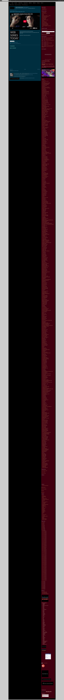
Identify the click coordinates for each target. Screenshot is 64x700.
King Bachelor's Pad (44, 244)
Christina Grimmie (13, 43)
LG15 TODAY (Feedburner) (45, 593)
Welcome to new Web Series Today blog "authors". (21, 8)
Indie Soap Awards (44, 231)
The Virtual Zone (44, 405)
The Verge (43, 402)
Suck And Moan (44, 343)
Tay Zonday (43, 356)
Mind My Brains (44, 272)
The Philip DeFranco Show (45, 391)
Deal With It (43, 155)
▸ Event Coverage (44, 473)
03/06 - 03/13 (43, 571)
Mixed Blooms (43, 277)
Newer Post (11, 69)
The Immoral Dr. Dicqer (44, 379)
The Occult (43, 515)
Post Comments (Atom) (15, 70)
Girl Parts (43, 198)
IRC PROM (43, 228)
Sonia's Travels (44, 333)
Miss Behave (43, 274)
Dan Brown (43, 149)
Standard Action (44, 341)
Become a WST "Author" (45, 23)
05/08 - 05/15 (43, 562)
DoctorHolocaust (44, 161)
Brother (43, 497)
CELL (42, 126)
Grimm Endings (44, 206)
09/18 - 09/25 (43, 544)
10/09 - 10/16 (43, 541)
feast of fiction (43, 441)
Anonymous (43, 95)
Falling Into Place (44, 177)
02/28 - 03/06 (43, 572)
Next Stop (43, 298)
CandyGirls (43, 129)
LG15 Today (47, 655)
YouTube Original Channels (45, 433)
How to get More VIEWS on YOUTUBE (46, 223)
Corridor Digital (44, 141)
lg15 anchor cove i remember (50, 45)
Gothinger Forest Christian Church (46, 203)
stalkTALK (43, 462)
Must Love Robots (44, 282)
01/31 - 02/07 (43, 576)
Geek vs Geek (44, 192)
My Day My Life (44, 283)
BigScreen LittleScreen (44, 111)
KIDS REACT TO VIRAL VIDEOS (46, 242)
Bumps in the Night (44, 125)
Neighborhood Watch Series (45, 293)
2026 (43, 522)
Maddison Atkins (44, 505)
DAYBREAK (43, 145)
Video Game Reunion (44, 416)
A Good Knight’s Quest (44, 84)
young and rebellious (44, 467)
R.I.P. (20, 43)
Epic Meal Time (44, 170)
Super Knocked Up (44, 344)
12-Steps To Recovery (44, 81)
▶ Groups (43, 492)
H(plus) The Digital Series (45, 208)
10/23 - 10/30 (43, 539)
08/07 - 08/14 (43, 550)
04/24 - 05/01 (43, 564)
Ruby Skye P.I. (44, 318)
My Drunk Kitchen (44, 284)
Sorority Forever (44, 335)
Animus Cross (43, 94)
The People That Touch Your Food (46, 390)
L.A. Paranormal (44, 247)
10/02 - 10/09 (43, 542)
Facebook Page (44, 12)
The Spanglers (43, 394)
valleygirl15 (43, 466)
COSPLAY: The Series (44, 127)
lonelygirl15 (47, 657)
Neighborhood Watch (44, 292)
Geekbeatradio (44, 193)
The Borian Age (44, 360)
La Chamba (43, 252)
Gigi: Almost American (44, 197)
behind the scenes (44, 437)
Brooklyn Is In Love (44, 124)
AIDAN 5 (43, 86)
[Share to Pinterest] (13, 41)
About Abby (43, 88)
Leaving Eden (43, 254)
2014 (43, 582)
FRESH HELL (43, 175)
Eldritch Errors (43, 167)
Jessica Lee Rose (44, 237)
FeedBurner (46, 34)
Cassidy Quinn (44, 130)
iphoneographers (44, 450)
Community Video (17, 43)
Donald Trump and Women (45, 485)
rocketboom (43, 461)
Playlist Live (43, 313)
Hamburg (43, 211)
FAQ (42, 26)
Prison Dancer (43, 314)
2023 (43, 523)
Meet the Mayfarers (44, 267)
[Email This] (10, 41)
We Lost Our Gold (44, 421)
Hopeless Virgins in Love (45, 222)
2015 (43, 581)
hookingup (43, 445)
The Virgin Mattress (44, 404)
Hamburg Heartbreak (44, 212)
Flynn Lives (43, 180)
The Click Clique (44, 361)
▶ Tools (43, 490)
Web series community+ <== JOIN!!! (46, 15)
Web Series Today (44, 422)
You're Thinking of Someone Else (46, 432)
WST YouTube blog (44, 22)
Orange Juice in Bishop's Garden (46, 310)
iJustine (43, 447)
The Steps (43, 395)
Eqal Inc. (43, 172)
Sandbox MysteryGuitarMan (45, 323)
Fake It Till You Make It (44, 176)
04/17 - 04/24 (43, 565)
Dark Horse (43, 150)
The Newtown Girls (44, 389)
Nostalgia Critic (44, 303)
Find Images (43, 500)
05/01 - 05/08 (43, 563)
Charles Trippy (44, 132)
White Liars (43, 426)
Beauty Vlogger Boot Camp (45, 109)
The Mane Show (44, 387)
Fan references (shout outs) (45, 499)
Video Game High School (45, 415)
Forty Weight (43, 182)
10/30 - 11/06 (43, 538)
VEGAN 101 (43, 410)
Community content (44, 498)
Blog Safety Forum (44, 9)
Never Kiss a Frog (44, 295)
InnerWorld (43, 232)
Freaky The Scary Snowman (45, 183)
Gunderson (43, 207)
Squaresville (43, 339)
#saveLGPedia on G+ (44, 17)
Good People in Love (44, 202)
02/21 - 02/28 (43, 573)
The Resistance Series (44, 392)
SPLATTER (43, 319)
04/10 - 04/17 (43, 566)
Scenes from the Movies (45, 324)
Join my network (48, 658)
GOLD (43, 188)
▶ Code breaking (44, 488)
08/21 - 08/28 (43, 548)
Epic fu (43, 171)
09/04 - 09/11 (43, 546)
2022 (43, 524)
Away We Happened (44, 100)
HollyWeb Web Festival (44, 218)
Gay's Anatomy (44, 190)
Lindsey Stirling (44, 259)
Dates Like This (44, 151)
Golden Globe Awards (44, 201)
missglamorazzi (44, 458)
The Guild (43, 374)
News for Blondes (44, 297)
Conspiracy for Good (44, 139)
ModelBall (43, 278)
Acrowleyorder (43, 89)
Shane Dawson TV (44, 329)
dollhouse (43, 440)
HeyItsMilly (43, 217)
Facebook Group (44, 18)
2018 (43, 528)
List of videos (43, 503)
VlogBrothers (43, 417)
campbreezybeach (44, 438)
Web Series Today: (31, 74)
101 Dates (43, 80)
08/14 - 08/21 (43, 549)
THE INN (43, 351)
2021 (43, 525)
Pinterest (43, 20)
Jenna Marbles (44, 236)
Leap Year (43, 253)
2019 (43, 527)
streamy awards (44, 463)
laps (42, 452)
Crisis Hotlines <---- (44, 8)
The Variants (43, 400)
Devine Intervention (44, 157)
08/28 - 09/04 (43, 547)
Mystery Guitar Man (44, 288)
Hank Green (43, 213)
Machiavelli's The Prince (45, 263)
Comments (44, 696)
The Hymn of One (44, 514)
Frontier (43, 185)
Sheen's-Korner (44, 330)
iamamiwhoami (43, 448)
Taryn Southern (44, 355)
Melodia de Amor (44, 269)
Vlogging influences (44, 518)
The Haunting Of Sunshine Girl (45, 375)
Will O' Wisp (43, 427)
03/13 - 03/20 (43, 570)
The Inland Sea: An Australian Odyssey (46, 380)
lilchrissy (43, 453)
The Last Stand (44, 385)
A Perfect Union (44, 85)
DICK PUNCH (43, 146)
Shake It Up (43, 328)
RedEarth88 (43, 510)
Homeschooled (44, 221)
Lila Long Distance (44, 258)
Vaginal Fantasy (44, 412)
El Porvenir (43, 166)
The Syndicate (43, 397)
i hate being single (44, 446)
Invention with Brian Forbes (45, 234)
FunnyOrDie (43, 186)
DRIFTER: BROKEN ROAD (45, 147)
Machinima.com (44, 264)
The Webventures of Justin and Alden (46, 406)
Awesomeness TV (44, 101)
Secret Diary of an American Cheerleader (46, 325)
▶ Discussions (43, 487)
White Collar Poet (44, 425)
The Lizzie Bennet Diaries (45, 386)
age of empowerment (44, 436)
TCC (42, 513)
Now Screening (44, 304)
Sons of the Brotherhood (45, 334)
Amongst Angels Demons (45, 91)
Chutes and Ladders (44, 135)
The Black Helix (44, 359)
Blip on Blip (43, 115)
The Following (43, 370)
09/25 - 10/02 (43, 543)
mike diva (43, 457)
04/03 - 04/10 (43, 567)
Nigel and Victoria (44, 299)
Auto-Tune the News (44, 99)
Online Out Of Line (44, 309)
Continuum (43, 140)
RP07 (42, 315)
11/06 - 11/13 (43, 537)
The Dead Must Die (44, 366)
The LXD (43, 384)
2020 (43, 526)
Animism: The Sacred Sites (45, 93)
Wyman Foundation (44, 519)
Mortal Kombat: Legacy (44, 280)
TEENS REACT (44, 348)
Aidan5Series (43, 90)
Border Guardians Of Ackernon (45, 121)
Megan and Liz (43, 268)
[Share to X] (12, 41)
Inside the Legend (44, 233)
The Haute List (43, 376)
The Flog (43, 369)
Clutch (43, 137)
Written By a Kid (44, 431)
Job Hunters (43, 238)
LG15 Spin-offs (44, 502)
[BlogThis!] (11, 41)
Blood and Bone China (44, 116)
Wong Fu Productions (44, 428)
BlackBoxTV (43, 114)
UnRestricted (43, 407)
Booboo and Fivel (44, 120)
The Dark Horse (44, 365)
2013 (43, 583)
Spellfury (43, 338)
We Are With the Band (44, 420)
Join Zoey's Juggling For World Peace (46, 25)
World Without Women (44, 430)
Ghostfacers (43, 195)
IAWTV (43, 226)
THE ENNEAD (43, 350)
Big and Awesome (44, 110)
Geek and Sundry (44, 191)
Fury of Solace (43, 187)
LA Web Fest (43, 249)
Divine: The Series (44, 160)
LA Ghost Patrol (44, 248)
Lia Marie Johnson (44, 257)
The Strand (43, 396)
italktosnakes (43, 451)
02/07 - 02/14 (43, 575)
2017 (43, 529)
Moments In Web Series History (45, 279)
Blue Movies (43, 119)
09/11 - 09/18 (43, 545)
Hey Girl (43, 216)
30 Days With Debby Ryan (45, 83)
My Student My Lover (44, 287)
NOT (42, 290)
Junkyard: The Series (44, 241)
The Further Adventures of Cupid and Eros (47, 371)
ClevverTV (43, 136)
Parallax (43, 507)
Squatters (43, 340)
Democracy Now (44, 156)
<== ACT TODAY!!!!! (25, 7)
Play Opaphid (43, 508)
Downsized (43, 162)
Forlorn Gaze (43, 181)
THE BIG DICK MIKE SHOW (45, 349)
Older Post (38, 69)
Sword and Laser (44, 345)
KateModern (43, 243)
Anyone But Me (44, 96)
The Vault (43, 401)
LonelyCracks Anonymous (45, 504)
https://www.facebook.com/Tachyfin (46, 61)
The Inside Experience (44, 381)
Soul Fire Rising (44, 336)
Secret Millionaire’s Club (45, 326)
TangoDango (43, 354)
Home (25, 69)
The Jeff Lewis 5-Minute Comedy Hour (46, 382)
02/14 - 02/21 (43, 574)
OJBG (43, 305)
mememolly (43, 456)
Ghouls (43, 196)
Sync (42, 346)
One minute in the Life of (45, 308)
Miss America (43, 273)
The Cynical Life (44, 364)
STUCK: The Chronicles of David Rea (46, 320)
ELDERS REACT (44, 165)
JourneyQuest (43, 239)
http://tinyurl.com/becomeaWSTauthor (33, 73)
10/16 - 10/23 (43, 540)
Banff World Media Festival (45, 106)
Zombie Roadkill (44, 435)
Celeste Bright (43, 131)
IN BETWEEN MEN (44, 227)
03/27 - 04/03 (43, 568)
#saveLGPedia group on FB (45, 16)
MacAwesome (43, 262)
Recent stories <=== (44, 21)
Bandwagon (43, 105)
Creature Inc (43, 142)
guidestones (43, 443)
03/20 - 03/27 (43, 569)
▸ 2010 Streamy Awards (44, 470)
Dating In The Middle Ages (45, 152)
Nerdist (43, 294)
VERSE (43, 411)
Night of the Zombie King (45, 300)
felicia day (43, 442)
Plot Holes (43, 509)
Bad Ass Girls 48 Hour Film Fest (45, 104)
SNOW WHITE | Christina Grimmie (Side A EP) (17, 11)
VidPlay (43, 517)
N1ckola (43, 289)
